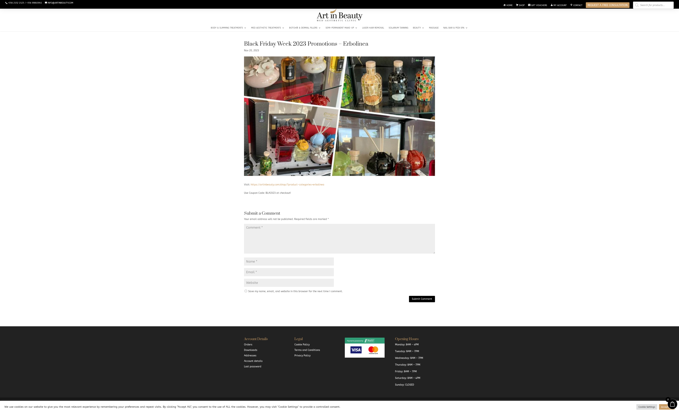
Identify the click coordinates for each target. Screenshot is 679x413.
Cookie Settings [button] (647, 407)
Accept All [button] (666, 407)
